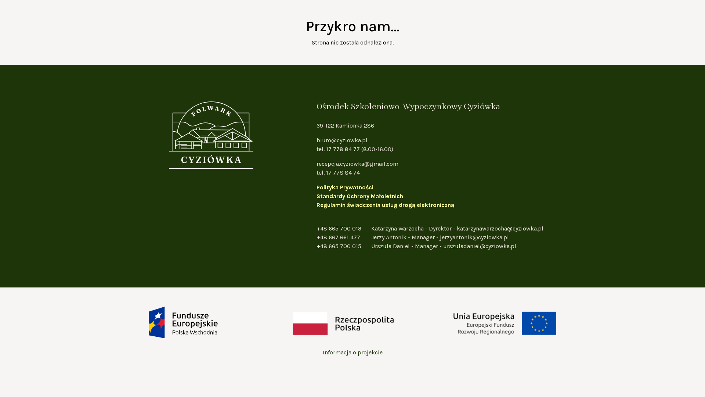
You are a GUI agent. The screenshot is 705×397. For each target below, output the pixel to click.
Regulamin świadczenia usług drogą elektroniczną (385, 204)
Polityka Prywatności (345, 187)
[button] (701, 58)
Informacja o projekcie (353, 352)
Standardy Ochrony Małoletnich (360, 196)
